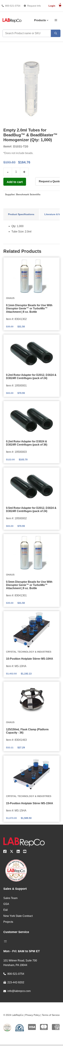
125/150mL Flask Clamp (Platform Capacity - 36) (27, 731)
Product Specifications (21, 214)
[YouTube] (24, 852)
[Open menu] (5, 941)
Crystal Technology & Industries (28, 651)
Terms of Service (51, 1015)
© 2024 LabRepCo (13, 1015)
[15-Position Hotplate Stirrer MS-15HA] (31, 774)
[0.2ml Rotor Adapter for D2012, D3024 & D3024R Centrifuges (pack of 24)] (31, 353)
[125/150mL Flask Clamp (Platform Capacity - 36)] (31, 700)
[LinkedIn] (18, 852)
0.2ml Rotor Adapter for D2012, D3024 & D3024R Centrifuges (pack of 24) (31, 377)
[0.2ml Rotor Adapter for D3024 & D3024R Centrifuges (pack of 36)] (31, 419)
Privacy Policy (32, 1015)
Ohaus (10, 298)
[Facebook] (5, 852)
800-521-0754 (12, 5)
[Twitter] (11, 852)
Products (40, 20)
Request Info (34, 5)
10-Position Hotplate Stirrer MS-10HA (29, 658)
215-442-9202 (15, 982)
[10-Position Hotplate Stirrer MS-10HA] (31, 629)
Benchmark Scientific (28, 194)
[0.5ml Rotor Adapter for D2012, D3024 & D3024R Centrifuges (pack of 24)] (31, 486)
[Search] (55, 33)
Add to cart (15, 182)
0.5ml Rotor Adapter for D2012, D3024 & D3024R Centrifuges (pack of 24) (31, 509)
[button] (55, 19)
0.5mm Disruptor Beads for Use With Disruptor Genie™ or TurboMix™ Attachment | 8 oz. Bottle (29, 585)
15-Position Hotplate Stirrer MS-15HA (29, 803)
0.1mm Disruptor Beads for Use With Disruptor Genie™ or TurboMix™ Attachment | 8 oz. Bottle (29, 308)
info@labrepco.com (19, 991)
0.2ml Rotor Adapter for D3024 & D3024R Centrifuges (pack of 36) (26, 443)
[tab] (21, 214)
